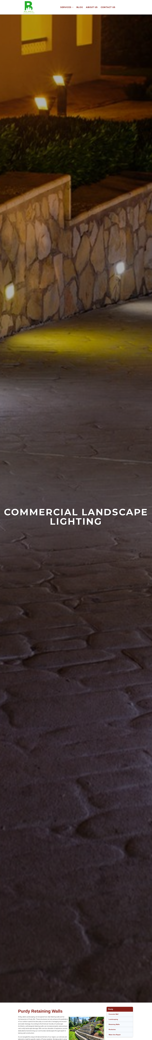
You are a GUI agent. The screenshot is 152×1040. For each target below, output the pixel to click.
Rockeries (112, 1029)
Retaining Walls (114, 1024)
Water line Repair (115, 1034)
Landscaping (113, 1019)
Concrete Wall (113, 1014)
